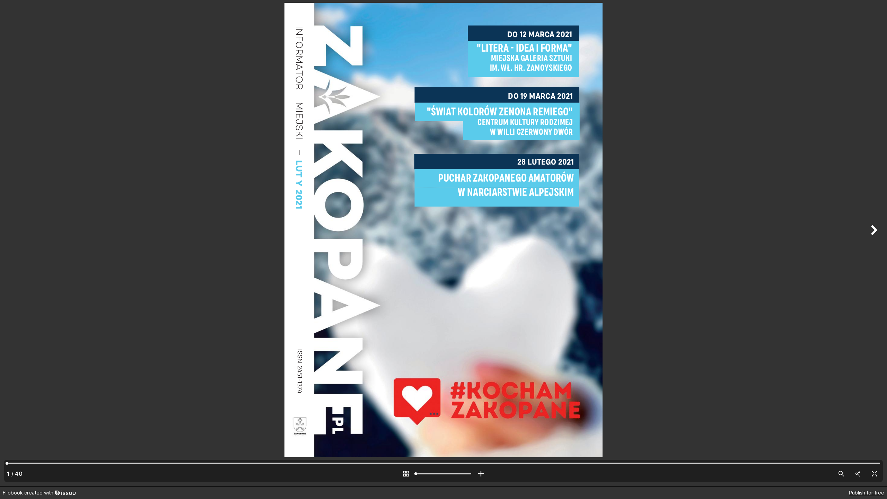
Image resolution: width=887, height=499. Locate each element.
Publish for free (866, 493)
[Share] (858, 474)
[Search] (841, 474)
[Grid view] (406, 474)
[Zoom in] (481, 474)
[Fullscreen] (874, 474)
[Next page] (873, 243)
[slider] (443, 473)
